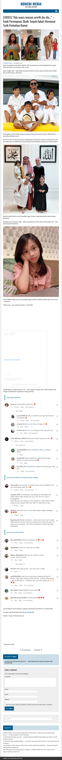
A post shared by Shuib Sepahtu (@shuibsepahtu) (25, 384)
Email (6, 694)
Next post (37, 650)
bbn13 (10, 63)
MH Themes (20, 758)
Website (7, 699)
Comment (7, 676)
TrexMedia (30, 612)
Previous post (26, 650)
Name (6, 689)
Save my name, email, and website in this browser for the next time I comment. (29, 704)
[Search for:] (29, 719)
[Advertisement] (31, 319)
